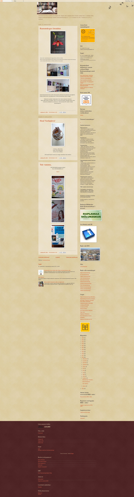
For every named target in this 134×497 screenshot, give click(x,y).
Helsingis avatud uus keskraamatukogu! (46, 450)
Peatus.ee (40, 493)
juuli (84, 368)
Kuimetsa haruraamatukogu (85, 283)
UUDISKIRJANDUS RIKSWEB (86, 303)
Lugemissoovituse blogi (85, 412)
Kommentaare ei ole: (53, 112)
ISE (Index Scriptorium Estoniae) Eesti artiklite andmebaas (87, 301)
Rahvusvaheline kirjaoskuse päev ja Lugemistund (54, 282)
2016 (83, 357)
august (84, 366)
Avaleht (58, 257)
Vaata (57, 171)
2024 (83, 341)
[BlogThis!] (61, 112)
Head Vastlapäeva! (47, 120)
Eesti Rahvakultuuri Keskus (85, 315)
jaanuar (84, 386)
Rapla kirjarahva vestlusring (85, 80)
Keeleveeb (40, 465)
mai (84, 372)
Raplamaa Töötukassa (84, 313)
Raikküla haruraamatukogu (85, 287)
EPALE (81, 115)
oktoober (85, 362)
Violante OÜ (40, 439)
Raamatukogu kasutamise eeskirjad (87, 298)
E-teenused (40, 433)
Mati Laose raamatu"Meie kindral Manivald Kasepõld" (87, 85)
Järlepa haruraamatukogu (85, 290)
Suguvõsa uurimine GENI (43, 480)
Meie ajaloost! (41, 277)
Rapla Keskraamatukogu (85, 272)
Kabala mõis (40, 442)
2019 (83, 351)
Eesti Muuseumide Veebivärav (86, 310)
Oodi (39, 448)
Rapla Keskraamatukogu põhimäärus (87, 296)
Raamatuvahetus (83, 308)
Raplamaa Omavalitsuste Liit (86, 319)
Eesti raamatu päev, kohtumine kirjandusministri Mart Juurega (86, 76)
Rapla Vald (82, 312)
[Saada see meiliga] (60, 112)
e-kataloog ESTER (84, 306)
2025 (83, 339)
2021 (83, 347)
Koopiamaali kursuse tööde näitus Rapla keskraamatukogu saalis (57, 270)
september (85, 364)
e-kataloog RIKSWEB (84, 305)
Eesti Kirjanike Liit (41, 463)
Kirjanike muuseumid (42, 466)
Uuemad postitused (43, 257)
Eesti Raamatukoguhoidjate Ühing (45, 473)
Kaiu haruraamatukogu (84, 279)
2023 (83, 343)
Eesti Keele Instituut (42, 461)
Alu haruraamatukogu (84, 274)
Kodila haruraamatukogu (85, 281)
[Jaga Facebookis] (64, 112)
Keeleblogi (82, 317)
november (85, 360)
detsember (85, 358)
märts (84, 376)
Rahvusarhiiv (40, 479)
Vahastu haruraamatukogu (85, 288)
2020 (83, 349)
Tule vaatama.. (46, 164)
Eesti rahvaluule (41, 459)
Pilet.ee (39, 494)
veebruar (85, 378)
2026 (83, 337)
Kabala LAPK (40, 441)
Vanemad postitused (71, 257)
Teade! (40, 264)
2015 (83, 388)
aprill (84, 374)
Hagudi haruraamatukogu (85, 276)
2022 (83, 345)
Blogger (72, 453)
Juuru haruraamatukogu (85, 278)
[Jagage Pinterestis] (65, 112)
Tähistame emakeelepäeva (85, 78)
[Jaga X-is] (62, 112)
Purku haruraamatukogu (85, 285)
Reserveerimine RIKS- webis (86, 396)
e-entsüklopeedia (83, 266)
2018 (83, 353)
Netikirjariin (82, 418)
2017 (83, 355)
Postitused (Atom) (46, 260)
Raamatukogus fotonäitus (50, 28)
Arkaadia (40, 487)
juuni (84, 370)
